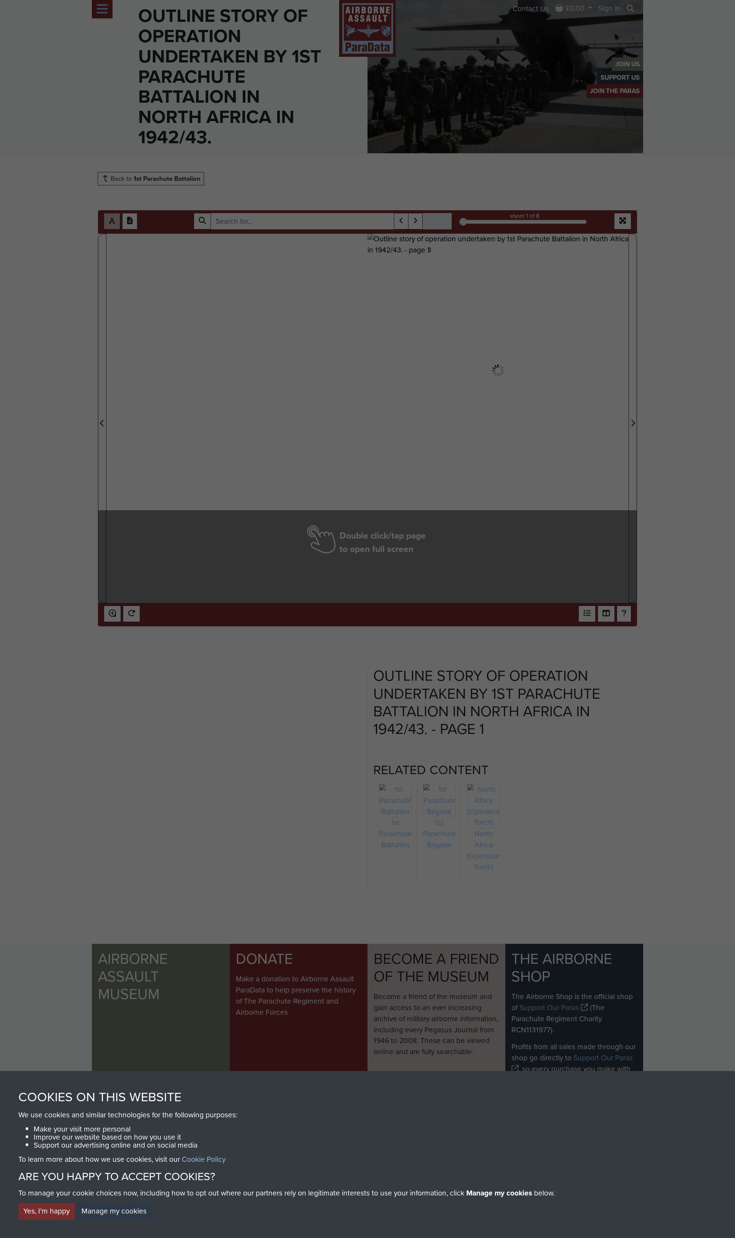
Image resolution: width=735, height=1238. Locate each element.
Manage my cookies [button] (114, 1211)
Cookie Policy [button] (203, 1159)
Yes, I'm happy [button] (46, 1211)
